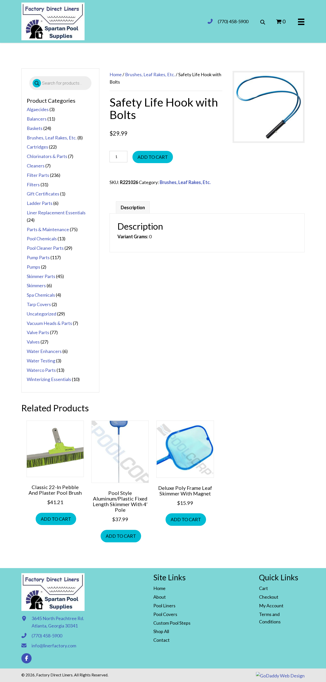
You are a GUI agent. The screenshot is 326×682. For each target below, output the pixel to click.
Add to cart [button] (56, 519)
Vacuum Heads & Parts (49, 323)
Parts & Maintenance (48, 229)
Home (116, 74)
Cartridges (37, 147)
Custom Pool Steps (172, 623)
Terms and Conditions (270, 617)
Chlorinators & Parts (47, 156)
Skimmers (36, 285)
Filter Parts (38, 175)
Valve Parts (38, 332)
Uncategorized (41, 314)
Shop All (161, 631)
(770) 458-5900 (233, 21)
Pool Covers (165, 614)
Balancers (37, 119)
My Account (271, 605)
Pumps (33, 267)
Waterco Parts (41, 370)
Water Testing (41, 360)
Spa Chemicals (41, 295)
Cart (263, 588)
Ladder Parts (39, 203)
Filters (33, 184)
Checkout (268, 597)
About (159, 597)
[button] (26, 658)
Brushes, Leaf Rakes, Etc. (52, 137)
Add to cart (153, 157)
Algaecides (38, 109)
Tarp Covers (39, 304)
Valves (33, 342)
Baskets (35, 128)
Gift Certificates (43, 193)
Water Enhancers (44, 351)
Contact (161, 640)
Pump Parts (38, 257)
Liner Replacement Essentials (56, 212)
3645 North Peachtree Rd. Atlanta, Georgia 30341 (58, 621)
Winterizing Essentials (49, 379)
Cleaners (36, 165)
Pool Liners (164, 605)
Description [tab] (133, 207)
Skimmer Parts (41, 276)
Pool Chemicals (42, 238)
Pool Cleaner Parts (45, 248)
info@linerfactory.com (54, 645)
